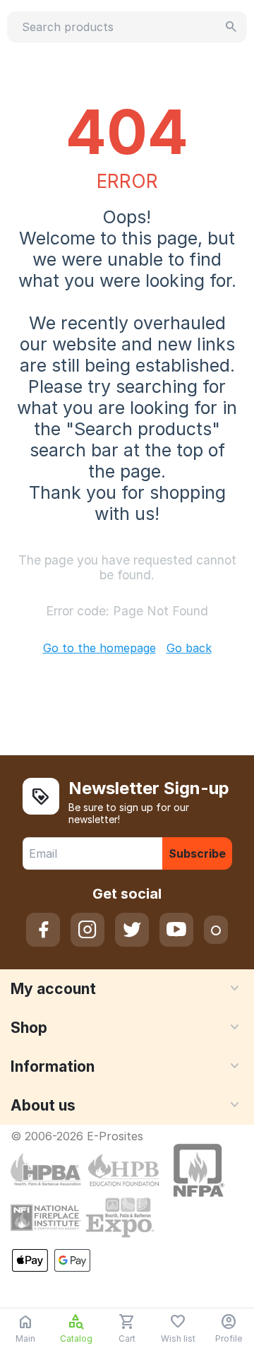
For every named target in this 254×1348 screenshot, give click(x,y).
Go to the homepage (99, 648)
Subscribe (197, 853)
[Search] (231, 27)
